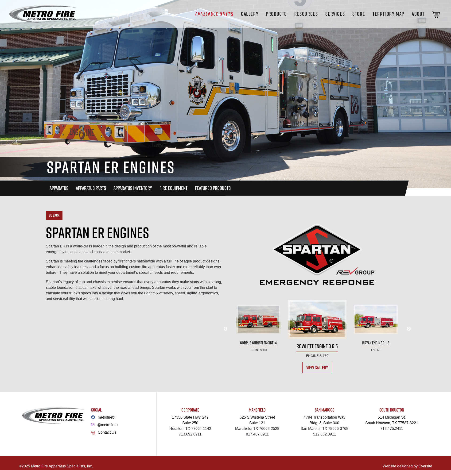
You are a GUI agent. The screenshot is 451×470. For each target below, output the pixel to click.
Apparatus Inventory (132, 188)
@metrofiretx (107, 425)
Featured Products (213, 188)
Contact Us (107, 432)
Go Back (54, 215)
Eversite (425, 466)
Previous (225, 329)
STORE (358, 13)
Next (408, 329)
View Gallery (317, 367)
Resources (306, 13)
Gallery (249, 13)
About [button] (418, 13)
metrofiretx (106, 417)
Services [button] (335, 13)
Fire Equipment (173, 188)
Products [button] (276, 13)
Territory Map (388, 13)
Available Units (214, 14)
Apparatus (59, 188)
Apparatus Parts (91, 188)
